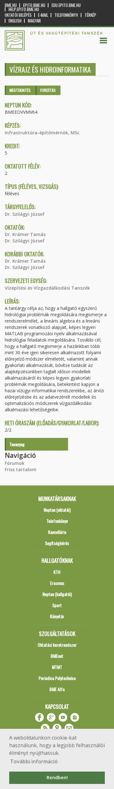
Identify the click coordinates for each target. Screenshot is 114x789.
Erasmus (57, 583)
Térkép (90, 15)
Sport (57, 605)
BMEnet (57, 655)
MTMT (57, 667)
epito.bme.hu (34, 5)
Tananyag (17, 444)
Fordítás (48, 90)
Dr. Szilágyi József (25, 214)
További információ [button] (34, 761)
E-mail (43, 15)
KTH (57, 571)
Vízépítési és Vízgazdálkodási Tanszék (47, 288)
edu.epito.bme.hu (66, 5)
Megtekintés (20, 90)
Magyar (34, 21)
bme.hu (11, 5)
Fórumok (14, 463)
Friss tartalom (20, 469)
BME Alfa (57, 689)
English (15, 21)
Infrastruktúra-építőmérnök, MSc (42, 133)
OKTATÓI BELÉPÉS (18, 15)
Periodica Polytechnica (57, 678)
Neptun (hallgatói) (57, 594)
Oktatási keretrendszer (57, 644)
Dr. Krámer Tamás (25, 234)
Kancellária (57, 532)
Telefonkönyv (66, 15)
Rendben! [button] (57, 777)
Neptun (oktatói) (57, 509)
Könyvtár (57, 616)
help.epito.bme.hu (24, 9)
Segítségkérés (57, 543)
